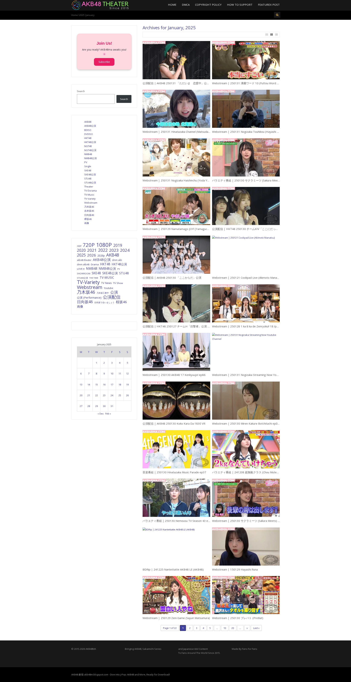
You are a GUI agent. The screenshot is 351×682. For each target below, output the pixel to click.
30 (104, 406)
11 (119, 373)
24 (112, 395)
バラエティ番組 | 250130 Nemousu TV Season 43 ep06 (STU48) (183, 521)
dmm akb (117, 260)
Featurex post (269, 4)
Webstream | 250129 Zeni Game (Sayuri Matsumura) (176, 618)
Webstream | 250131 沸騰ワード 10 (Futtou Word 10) (246, 83)
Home (172, 4)
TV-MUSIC (107, 278)
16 (104, 384)
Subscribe (104, 62)
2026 (91, 255)
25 (119, 395)
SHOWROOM (83, 273)
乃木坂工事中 (103, 292)
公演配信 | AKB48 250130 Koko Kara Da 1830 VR (174, 423)
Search (81, 91)
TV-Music (89, 194)
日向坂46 (89, 215)
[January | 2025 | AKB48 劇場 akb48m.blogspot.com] (100, 4)
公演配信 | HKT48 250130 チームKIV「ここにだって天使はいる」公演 (256, 229)
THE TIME (93, 277)
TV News (106, 283)
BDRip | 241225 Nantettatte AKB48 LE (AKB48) (173, 569)
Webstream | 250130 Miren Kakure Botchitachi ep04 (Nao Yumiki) (253, 423)
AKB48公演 (90, 125)
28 (88, 406)
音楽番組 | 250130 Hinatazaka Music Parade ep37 (174, 472)
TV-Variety (90, 198)
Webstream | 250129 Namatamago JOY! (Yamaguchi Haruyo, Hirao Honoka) (191, 229)
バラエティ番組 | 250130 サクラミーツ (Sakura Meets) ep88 (250, 180)
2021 (92, 250)
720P (89, 245)
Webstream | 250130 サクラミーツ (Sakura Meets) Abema (249, 521)
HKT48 (87, 138)
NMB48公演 (90, 158)
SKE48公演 (90, 174)
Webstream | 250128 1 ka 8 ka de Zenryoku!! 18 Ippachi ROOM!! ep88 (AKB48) (262, 326)
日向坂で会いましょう (104, 302)
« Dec (101, 413)
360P (79, 246)
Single (87, 166)
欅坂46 (88, 219)
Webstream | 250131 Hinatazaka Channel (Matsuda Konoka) (181, 131)
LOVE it (80, 268)
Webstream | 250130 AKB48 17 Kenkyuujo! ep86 (174, 375)
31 (112, 406)
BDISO (87, 130)
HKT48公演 (90, 142)
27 (81, 406)
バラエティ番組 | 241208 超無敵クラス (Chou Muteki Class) (249, 472)
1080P (104, 245)
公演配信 (111, 297)
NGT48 (88, 146)
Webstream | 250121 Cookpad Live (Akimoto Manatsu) (247, 277)
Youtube (108, 288)
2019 (117, 245)
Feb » (108, 413)
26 (127, 395)
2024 (125, 250)
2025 (81, 15)
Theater (88, 186)
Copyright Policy (208, 4)
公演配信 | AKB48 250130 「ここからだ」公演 (172, 277)
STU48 (87, 178)
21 (88, 395)
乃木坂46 (89, 206)
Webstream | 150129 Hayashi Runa (235, 569)
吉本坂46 (89, 210)
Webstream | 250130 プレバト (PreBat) (237, 618)
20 (232, 628)
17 (112, 384)
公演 (114, 292)
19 (127, 384)
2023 (114, 250)
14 (88, 384)
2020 (81, 250)
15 (96, 384)
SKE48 (87, 170)
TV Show (118, 283)
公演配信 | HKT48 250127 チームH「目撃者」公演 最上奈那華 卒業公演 (188, 326)
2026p (101, 255)
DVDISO (88, 134)
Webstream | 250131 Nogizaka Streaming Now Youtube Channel (253, 375)
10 (224, 628)
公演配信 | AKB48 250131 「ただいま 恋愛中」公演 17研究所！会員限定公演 (192, 83)
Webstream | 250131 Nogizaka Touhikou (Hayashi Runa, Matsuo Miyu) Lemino (261, 131)
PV (85, 162)
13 (81, 384)
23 (104, 395)
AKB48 (87, 121)
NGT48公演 (90, 150)
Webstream (90, 202)
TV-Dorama (90, 190)
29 (96, 406)
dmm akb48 (83, 264)
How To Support (239, 4)
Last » (256, 628)
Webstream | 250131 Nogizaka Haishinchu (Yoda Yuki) (177, 180)
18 (119, 384)
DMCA (186, 4)
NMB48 (88, 154)
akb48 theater (84, 260)
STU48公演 (90, 182)
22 (96, 395)
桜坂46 (121, 302)
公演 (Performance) (89, 297)
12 (127, 373)
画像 (86, 223)
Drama (95, 264)
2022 (103, 250)
